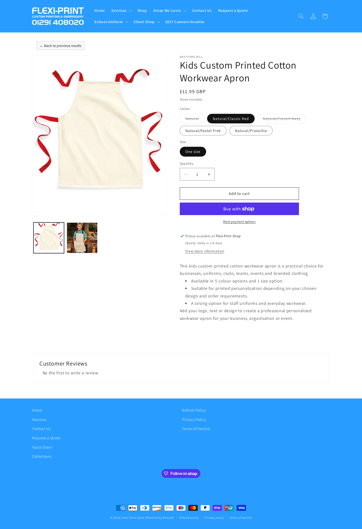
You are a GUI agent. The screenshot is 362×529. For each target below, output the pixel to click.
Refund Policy (194, 410)
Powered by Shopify (160, 517)
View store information (204, 251)
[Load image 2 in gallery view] (82, 237)
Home (37, 410)
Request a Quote (46, 437)
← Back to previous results (60, 45)
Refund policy (189, 517)
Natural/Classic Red (231, 118)
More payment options (239, 222)
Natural (195, 119)
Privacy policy (214, 517)
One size (193, 151)
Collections (41, 456)
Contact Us (41, 428)
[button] (121, 10)
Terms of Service (196, 428)
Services (39, 419)
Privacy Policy (194, 419)
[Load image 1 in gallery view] (48, 237)
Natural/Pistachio (251, 130)
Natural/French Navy (284, 119)
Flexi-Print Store (133, 517)
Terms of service (241, 517)
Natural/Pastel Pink (203, 130)
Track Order (42, 447)
